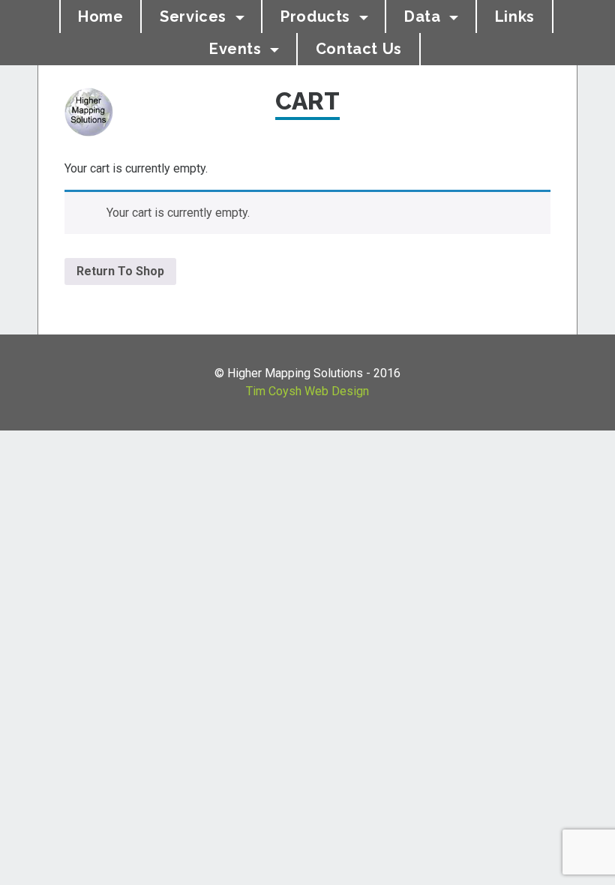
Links (515, 17)
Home (100, 17)
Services (195, 17)
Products (317, 17)
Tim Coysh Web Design (307, 391)
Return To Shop (120, 271)
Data (424, 17)
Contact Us (359, 49)
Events (237, 49)
